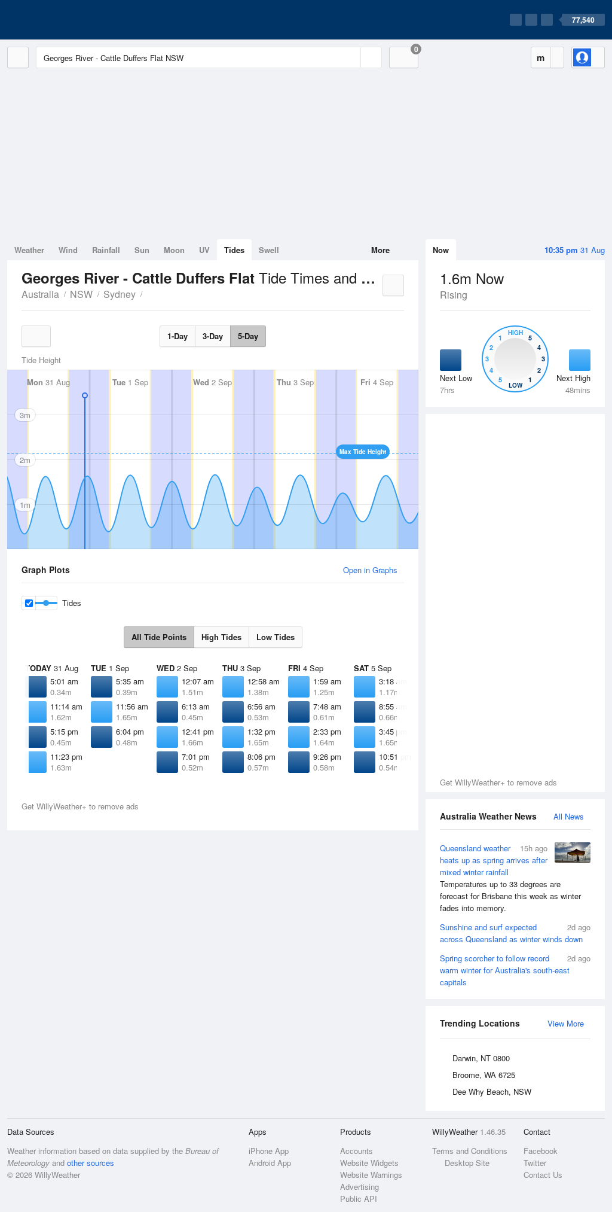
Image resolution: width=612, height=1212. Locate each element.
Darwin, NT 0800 (481, 1058)
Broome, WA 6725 (483, 1074)
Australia (40, 294)
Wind (68, 249)
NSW (81, 294)
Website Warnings (371, 1174)
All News (568, 816)
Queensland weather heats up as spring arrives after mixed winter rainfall (510, 877)
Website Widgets (369, 1162)
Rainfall (106, 249)
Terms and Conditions (469, 1150)
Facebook (541, 1150)
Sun (141, 249)
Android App (270, 1162)
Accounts (356, 1150)
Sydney (119, 294)
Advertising (359, 1186)
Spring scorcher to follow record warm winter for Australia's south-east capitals (515, 970)
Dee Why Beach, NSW (491, 1091)
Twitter (535, 1162)
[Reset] (350, 57)
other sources (90, 1162)
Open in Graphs (370, 569)
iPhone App (269, 1150)
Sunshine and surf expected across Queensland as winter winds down (515, 933)
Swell (269, 249)
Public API (358, 1198)
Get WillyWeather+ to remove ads (498, 782)
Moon (174, 249)
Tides (234, 249)
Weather (29, 249)
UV (204, 249)
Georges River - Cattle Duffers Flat (149, 293)
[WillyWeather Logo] (63, 19)
